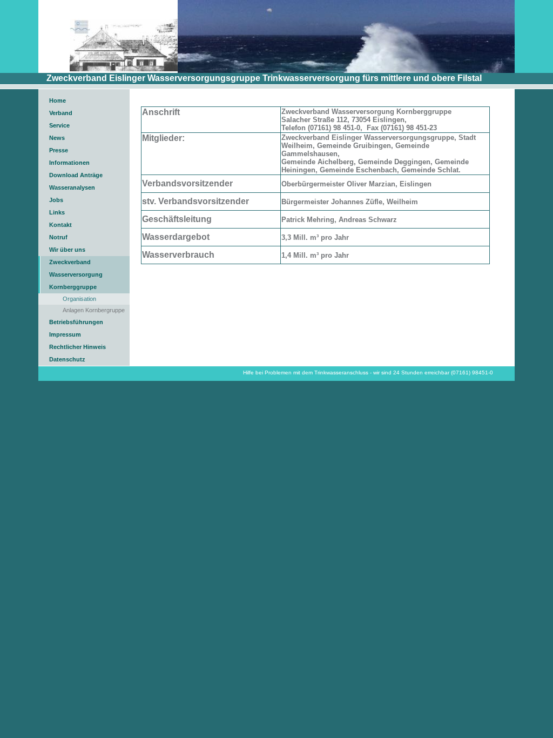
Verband (60, 113)
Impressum (65, 334)
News (57, 138)
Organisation (79, 299)
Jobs (56, 200)
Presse (58, 150)
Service (59, 125)
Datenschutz (67, 359)
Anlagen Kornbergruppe (94, 310)
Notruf (58, 237)
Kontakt (60, 225)
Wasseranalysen (72, 187)
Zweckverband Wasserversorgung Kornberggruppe (76, 274)
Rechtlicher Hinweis (77, 347)
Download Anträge (76, 175)
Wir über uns (67, 249)
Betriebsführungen (76, 322)
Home (57, 100)
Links (57, 212)
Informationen (69, 162)
